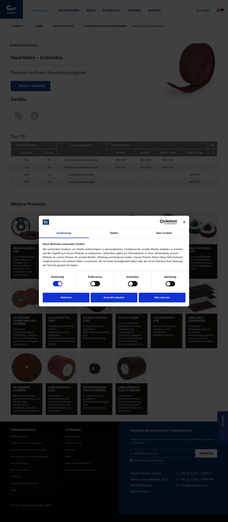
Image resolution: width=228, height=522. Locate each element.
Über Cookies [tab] (164, 233)
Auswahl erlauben (114, 297)
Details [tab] (114, 233)
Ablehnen (66, 297)
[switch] (95, 283)
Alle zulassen (162, 297)
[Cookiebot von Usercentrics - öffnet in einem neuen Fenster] (162, 222)
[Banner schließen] (184, 222)
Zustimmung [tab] (64, 233)
